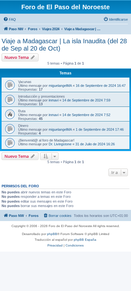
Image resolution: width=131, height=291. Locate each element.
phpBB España (85, 239)
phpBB (52, 234)
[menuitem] (9, 19)
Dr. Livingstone (60, 144)
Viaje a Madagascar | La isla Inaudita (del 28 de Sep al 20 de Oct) (64, 45)
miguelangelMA (60, 85)
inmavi (54, 100)
